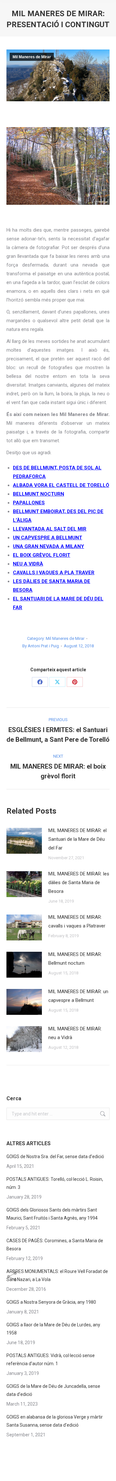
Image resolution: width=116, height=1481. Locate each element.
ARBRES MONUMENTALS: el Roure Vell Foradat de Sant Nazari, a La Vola (57, 1275)
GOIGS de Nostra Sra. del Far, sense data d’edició (55, 1156)
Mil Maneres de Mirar (32, 57)
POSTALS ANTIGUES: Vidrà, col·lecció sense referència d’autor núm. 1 (50, 1359)
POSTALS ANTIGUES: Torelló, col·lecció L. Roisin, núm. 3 (54, 1183)
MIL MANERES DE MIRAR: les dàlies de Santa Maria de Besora (78, 882)
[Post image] (24, 841)
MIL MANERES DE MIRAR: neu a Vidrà (75, 1033)
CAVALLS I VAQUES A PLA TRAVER (53, 573)
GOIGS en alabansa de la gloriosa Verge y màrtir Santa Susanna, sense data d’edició (54, 1421)
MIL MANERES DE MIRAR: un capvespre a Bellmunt (78, 996)
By (40, 645)
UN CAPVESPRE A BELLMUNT (47, 538)
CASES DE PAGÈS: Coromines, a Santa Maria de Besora (54, 1244)
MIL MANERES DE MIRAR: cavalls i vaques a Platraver (76, 921)
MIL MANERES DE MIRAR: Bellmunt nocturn (75, 958)
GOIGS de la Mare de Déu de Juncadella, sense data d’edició (53, 1390)
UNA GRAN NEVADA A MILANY (48, 546)
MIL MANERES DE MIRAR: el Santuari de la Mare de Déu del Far (77, 839)
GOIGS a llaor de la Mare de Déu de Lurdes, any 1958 (53, 1328)
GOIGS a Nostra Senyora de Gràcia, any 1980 (51, 1302)
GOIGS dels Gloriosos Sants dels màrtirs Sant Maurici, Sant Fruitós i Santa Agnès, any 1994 (52, 1214)
